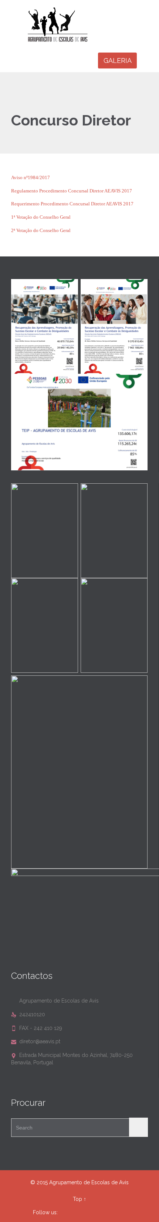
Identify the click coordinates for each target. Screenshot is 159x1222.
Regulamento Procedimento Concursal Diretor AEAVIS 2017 (71, 191)
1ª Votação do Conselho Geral (41, 217)
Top (77, 1199)
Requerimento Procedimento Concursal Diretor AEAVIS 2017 (72, 204)
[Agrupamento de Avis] (84, 24)
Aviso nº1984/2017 (30, 177)
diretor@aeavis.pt (35, 1041)
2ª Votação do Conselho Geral (41, 230)
